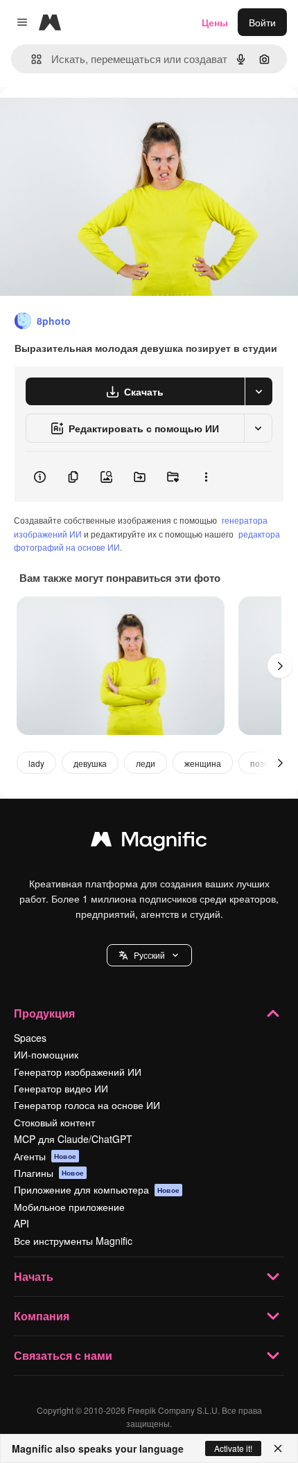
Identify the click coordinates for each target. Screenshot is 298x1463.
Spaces (30, 1038)
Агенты (45, 1156)
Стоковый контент (54, 1122)
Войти (262, 22)
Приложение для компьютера (96, 1189)
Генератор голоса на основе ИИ (87, 1105)
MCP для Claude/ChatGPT (73, 1139)
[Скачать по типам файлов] (258, 391)
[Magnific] (149, 842)
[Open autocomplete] (31, 59)
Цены (215, 22)
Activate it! (233, 1448)
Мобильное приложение (69, 1207)
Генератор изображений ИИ (77, 1072)
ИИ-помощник (46, 1054)
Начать (33, 1276)
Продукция (44, 1013)
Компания (41, 1316)
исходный (92, 119)
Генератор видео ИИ (61, 1088)
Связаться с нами (63, 1355)
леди (145, 763)
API (21, 1223)
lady (36, 763)
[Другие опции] (206, 476)
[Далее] (280, 665)
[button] (149, 955)
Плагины (49, 1173)
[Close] (278, 1448)
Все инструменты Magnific (73, 1241)
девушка (90, 763)
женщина (202, 763)
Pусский (149, 955)
